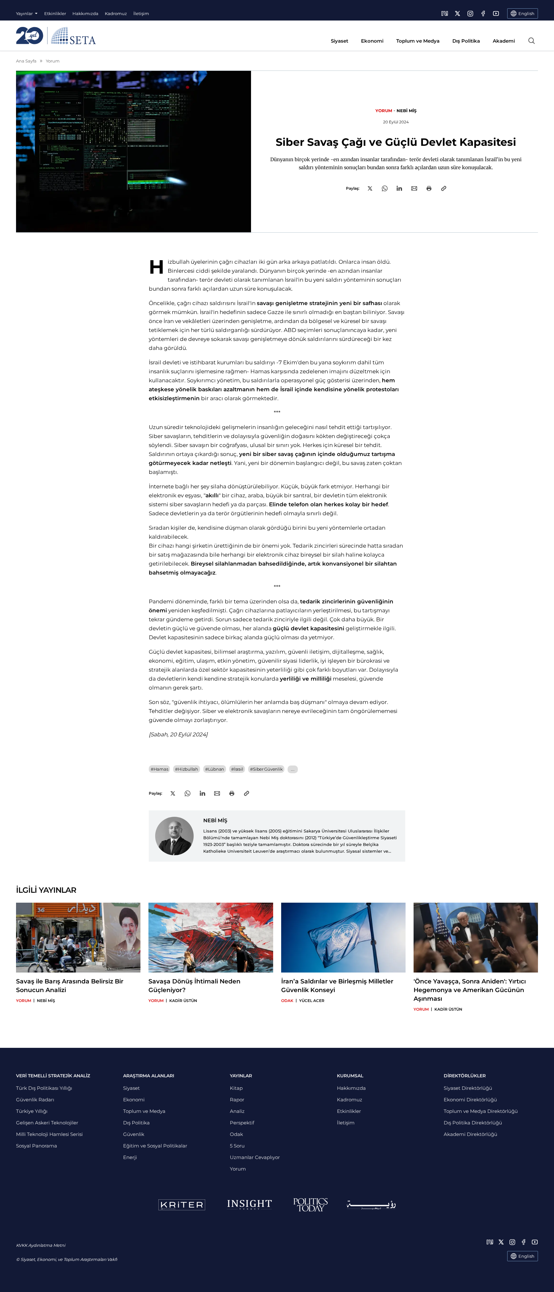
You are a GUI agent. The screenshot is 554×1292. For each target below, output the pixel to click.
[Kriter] (181, 1204)
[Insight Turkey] (249, 1205)
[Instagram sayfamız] (470, 13)
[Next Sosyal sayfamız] (444, 13)
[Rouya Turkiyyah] (371, 1205)
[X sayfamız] (457, 13)
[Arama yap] (531, 40)
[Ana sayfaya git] (56, 35)
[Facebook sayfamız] (483, 13)
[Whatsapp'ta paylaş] (385, 188)
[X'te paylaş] (370, 188)
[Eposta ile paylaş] (414, 188)
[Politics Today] (310, 1205)
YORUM (383, 110)
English (526, 1256)
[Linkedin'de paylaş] (399, 188)
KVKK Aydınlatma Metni (40, 1245)
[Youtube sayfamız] (496, 13)
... (292, 769)
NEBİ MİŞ (406, 110)
